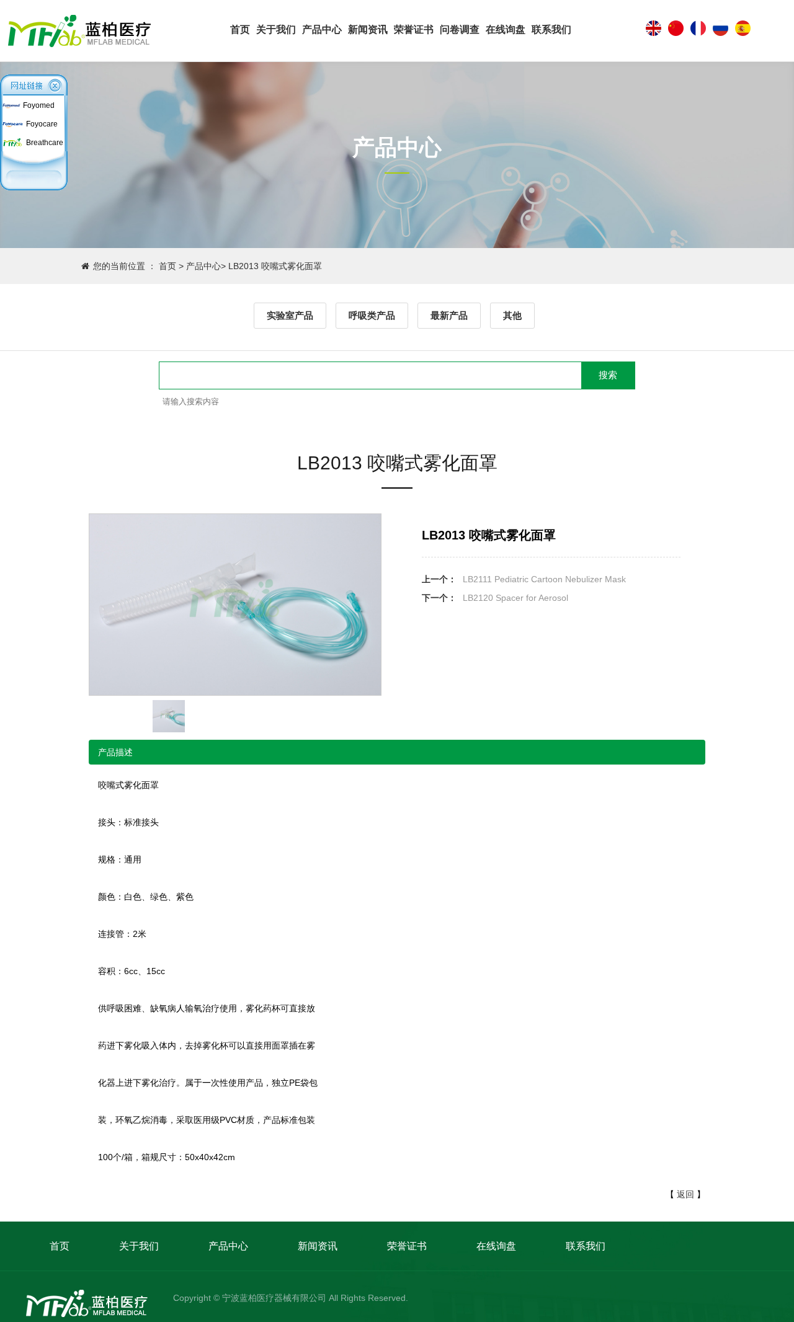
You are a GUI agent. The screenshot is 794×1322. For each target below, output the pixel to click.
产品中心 (322, 29)
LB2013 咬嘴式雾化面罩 (275, 266)
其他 (512, 315)
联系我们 (551, 29)
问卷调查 (460, 29)
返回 (685, 1194)
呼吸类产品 (372, 315)
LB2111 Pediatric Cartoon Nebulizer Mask (544, 579)
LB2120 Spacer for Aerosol (515, 598)
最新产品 (449, 315)
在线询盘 (505, 29)
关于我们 (276, 29)
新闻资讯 (368, 29)
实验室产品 (290, 315)
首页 (240, 29)
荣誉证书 (414, 29)
